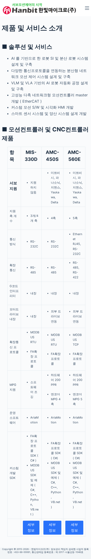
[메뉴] (87, 8)
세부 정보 (31, 527)
